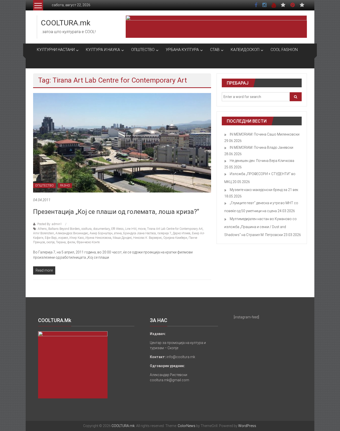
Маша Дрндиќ (122, 237)
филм (71, 242)
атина (118, 233)
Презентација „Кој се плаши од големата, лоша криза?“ (116, 211)
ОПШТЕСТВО (143, 49)
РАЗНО (65, 185)
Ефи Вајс (51, 237)
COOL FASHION (284, 49)
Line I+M (130, 229)
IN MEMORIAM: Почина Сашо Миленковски (264, 134)
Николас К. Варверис (147, 237)
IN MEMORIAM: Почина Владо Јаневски (261, 147)
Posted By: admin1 (50, 224)
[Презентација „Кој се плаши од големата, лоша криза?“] (122, 142)
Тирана (61, 242)
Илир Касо (76, 237)
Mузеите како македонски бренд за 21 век (264, 190)
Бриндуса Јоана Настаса (139, 233)
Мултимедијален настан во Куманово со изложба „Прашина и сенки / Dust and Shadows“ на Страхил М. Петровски (260, 227)
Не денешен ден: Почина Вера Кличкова (262, 161)
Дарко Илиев (181, 233)
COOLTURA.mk (65, 22)
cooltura (86, 229)
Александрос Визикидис (72, 233)
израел (63, 237)
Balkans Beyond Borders (64, 229)
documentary (101, 229)
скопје (51, 242)
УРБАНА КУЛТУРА (182, 49)
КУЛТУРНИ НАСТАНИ (56, 49)
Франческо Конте (88, 242)
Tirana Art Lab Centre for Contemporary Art (175, 229)
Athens (42, 229)
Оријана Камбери (175, 237)
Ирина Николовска (98, 237)
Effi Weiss (117, 229)
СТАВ (215, 49)
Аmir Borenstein (43, 233)
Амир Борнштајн (101, 233)
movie (142, 229)
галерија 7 (164, 233)
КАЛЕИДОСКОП (245, 49)
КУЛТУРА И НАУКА (103, 49)
